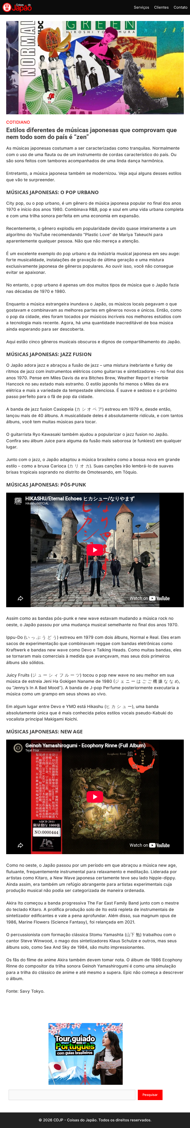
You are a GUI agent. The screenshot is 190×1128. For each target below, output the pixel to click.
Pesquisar (150, 1095)
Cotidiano (18, 122)
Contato (181, 7)
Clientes (161, 7)
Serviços (141, 7)
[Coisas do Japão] (17, 7)
